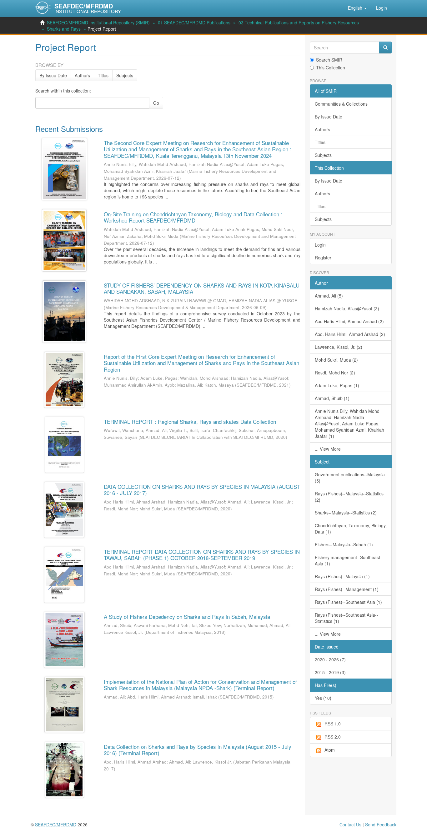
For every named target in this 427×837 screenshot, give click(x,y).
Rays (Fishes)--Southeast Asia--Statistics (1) (346, 618)
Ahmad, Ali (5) (329, 296)
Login (320, 245)
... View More (328, 449)
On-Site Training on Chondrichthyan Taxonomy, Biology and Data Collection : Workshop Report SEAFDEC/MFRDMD (193, 217)
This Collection (330, 67)
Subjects (124, 75)
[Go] (385, 47)
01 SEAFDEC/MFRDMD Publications (194, 22)
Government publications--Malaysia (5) (350, 477)
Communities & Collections (341, 104)
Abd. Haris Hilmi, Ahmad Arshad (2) (350, 334)
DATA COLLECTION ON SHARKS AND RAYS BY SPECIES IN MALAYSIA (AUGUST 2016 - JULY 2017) (202, 490)
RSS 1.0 (332, 723)
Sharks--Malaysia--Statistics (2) (346, 512)
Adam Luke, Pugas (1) (337, 385)
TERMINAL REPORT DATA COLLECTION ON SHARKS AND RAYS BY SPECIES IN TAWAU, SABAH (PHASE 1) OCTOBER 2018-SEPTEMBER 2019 (202, 555)
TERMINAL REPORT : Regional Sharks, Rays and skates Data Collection (190, 421)
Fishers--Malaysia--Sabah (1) (344, 544)
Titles (103, 75)
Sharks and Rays (64, 29)
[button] (357, 8)
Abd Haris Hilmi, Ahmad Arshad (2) (349, 321)
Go (156, 103)
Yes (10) (323, 698)
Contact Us (350, 824)
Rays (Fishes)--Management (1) (347, 589)
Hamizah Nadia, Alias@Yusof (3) (347, 308)
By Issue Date (53, 75)
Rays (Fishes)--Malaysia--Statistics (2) (349, 496)
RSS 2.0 (332, 737)
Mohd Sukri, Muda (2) (336, 360)
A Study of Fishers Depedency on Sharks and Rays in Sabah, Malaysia (187, 616)
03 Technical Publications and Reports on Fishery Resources (299, 22)
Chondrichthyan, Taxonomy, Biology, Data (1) (351, 528)
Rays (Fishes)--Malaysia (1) (342, 576)
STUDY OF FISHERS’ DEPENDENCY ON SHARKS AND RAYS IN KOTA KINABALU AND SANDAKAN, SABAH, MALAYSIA (201, 288)
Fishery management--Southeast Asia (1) (347, 560)
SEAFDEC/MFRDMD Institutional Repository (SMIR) (98, 22)
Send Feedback (380, 824)
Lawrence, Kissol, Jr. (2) (338, 347)
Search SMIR (329, 60)
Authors (82, 75)
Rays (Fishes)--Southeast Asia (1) (348, 602)
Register (323, 257)
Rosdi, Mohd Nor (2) (335, 372)
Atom (329, 750)
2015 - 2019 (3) (330, 672)
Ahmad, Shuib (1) (332, 398)
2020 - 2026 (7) (330, 659)
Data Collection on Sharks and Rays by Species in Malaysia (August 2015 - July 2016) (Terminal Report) (197, 750)
